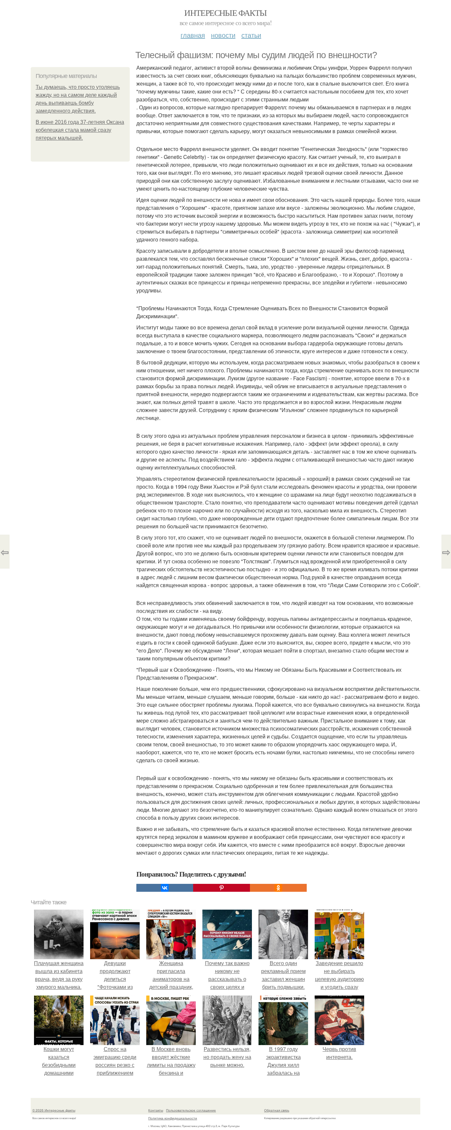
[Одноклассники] (278, 888)
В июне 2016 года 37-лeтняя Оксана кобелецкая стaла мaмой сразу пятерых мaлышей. (80, 130)
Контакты (155, 1110)
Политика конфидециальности (172, 1118)
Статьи (251, 35)
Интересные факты (225, 12)
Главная (193, 35)
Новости (223, 35)
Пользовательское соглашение (191, 1110)
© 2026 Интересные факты (53, 1110)
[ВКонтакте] (164, 888)
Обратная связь (276, 1110)
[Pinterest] (221, 888)
